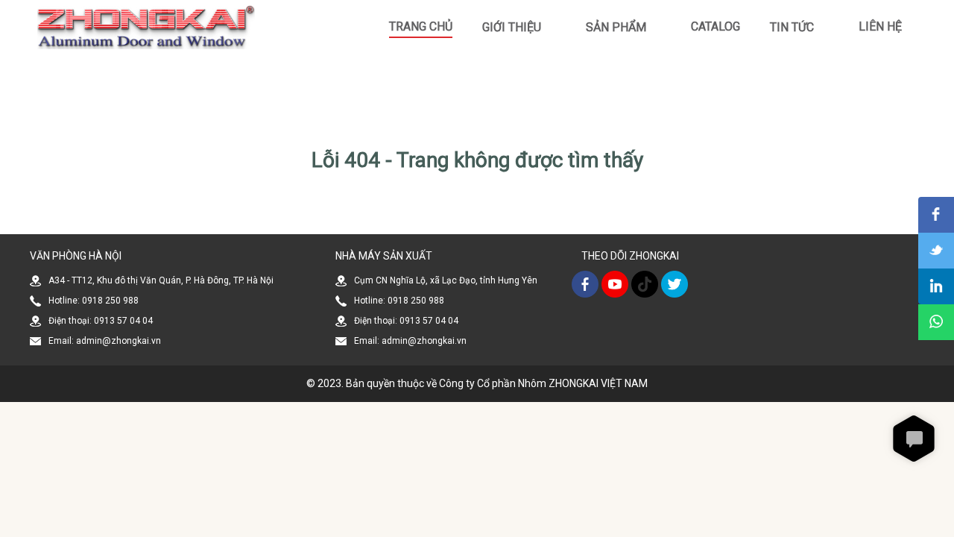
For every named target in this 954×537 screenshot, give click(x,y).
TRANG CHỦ (420, 26)
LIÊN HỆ (880, 26)
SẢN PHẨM (616, 27)
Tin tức (792, 27)
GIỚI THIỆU (511, 27)
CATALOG (715, 26)
